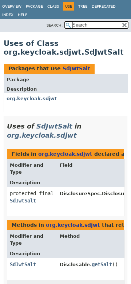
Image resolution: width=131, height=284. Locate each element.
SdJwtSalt (76, 68)
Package (34, 6)
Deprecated (104, 6)
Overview (11, 6)
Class (53, 6)
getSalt (102, 264)
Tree (82, 6)
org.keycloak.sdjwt (32, 98)
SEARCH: (55, 25)
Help (22, 15)
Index (7, 15)
